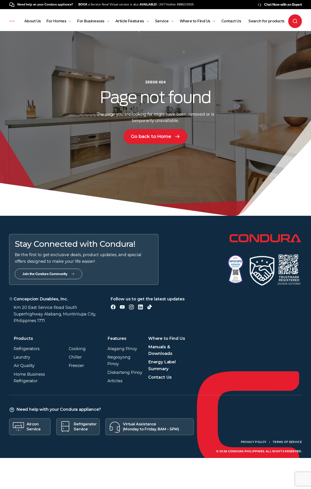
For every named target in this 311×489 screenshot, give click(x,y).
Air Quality (24, 365)
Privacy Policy (253, 442)
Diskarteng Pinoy (124, 372)
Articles (114, 380)
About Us (32, 21)
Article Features (129, 21)
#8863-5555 (185, 4)
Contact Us (231, 21)
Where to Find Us (195, 21)
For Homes (56, 21)
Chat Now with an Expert (283, 4)
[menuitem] (32, 25)
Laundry (22, 357)
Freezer (76, 365)
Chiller (75, 357)
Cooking (77, 348)
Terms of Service (287, 442)
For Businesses (90, 21)
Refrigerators (27, 348)
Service (162, 21)
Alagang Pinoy (122, 348)
